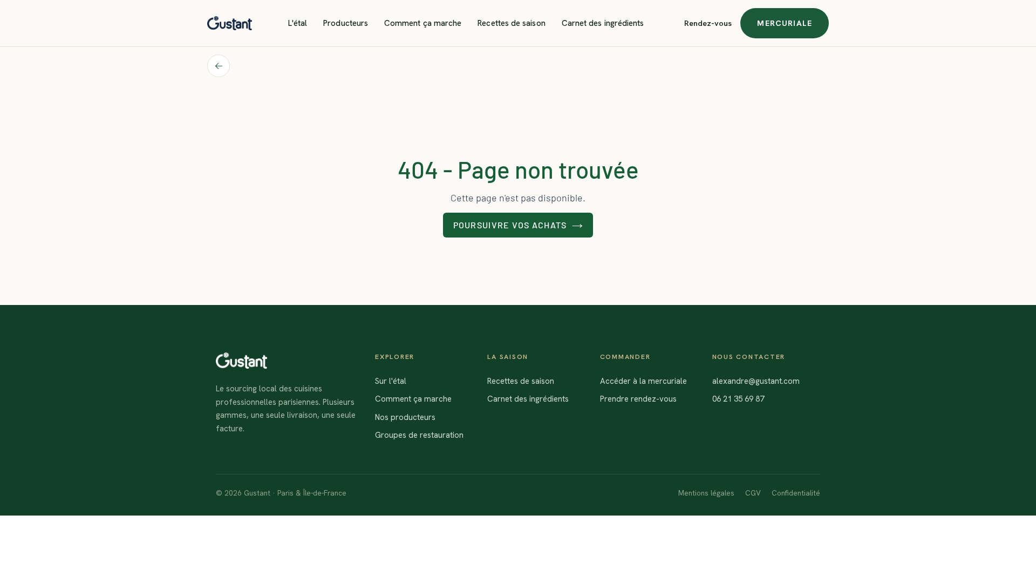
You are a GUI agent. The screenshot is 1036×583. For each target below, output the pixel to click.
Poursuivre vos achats (510, 225)
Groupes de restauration (419, 435)
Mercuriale (784, 23)
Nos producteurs (405, 417)
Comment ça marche (422, 23)
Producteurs (345, 23)
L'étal (297, 23)
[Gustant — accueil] (229, 23)
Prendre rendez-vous (638, 399)
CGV (753, 493)
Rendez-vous (708, 23)
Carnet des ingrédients (603, 23)
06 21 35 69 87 (738, 399)
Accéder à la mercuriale (643, 381)
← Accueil (218, 66)
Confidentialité (796, 493)
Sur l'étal (390, 381)
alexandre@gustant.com (756, 381)
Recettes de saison (511, 23)
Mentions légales (706, 493)
